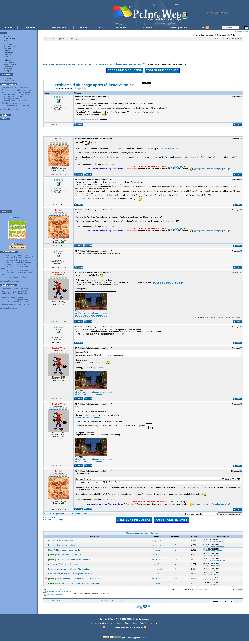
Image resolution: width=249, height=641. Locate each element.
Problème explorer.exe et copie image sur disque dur (70, 574)
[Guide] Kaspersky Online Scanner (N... (17, 92)
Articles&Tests (58, 27)
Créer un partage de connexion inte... (16, 105)
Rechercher (8, 53)
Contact (47, 601)
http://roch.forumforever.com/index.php (91, 315)
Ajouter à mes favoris (100, 623)
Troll (217, 574)
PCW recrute (9, 63)
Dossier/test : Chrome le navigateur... (16, 289)
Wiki (101, 27)
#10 (240, 471)
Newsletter (8, 69)
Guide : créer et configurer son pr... (15, 302)
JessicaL (219, 551)
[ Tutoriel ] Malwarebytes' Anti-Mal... (15, 99)
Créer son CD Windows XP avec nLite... (17, 94)
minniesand (157, 569)
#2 (241, 138)
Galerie (7, 51)
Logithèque (8, 59)
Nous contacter (10, 65)
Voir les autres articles (8, 308)
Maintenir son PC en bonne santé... (15, 293)
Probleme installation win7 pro (68, 555)
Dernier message (209, 541)
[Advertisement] (17, 165)
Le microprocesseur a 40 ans (17, 277)
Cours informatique (141, 623)
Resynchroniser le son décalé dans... (16, 88)
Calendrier (221, 35)
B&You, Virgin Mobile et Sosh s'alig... (20, 256)
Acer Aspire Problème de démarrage (63, 564)
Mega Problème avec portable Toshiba (64, 550)
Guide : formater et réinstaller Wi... (15, 291)
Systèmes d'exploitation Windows (127, 64)
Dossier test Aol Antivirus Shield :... (15, 304)
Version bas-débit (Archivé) (101, 601)
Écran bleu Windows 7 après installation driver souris (78, 583)
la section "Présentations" (169, 148)
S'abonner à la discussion (56, 594)
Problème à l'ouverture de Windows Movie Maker (68, 569)
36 (176, 578)
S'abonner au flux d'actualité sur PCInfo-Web (124, 628)
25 (176, 559)
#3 (241, 179)
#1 (241, 96)
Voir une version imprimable (56, 589)
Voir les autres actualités (9, 281)
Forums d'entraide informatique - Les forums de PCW (67, 64)
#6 (241, 272)
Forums (83, 27)
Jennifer (156, 564)
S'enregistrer (75, 39)
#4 (241, 210)
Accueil (8, 27)
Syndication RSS (118, 601)
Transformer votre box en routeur (15, 103)
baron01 (156, 550)
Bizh (157, 574)
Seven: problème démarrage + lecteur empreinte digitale (79, 578)
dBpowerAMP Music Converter (88, 417)
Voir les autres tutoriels (9, 109)
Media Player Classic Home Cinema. (168, 282)
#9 (241, 404)
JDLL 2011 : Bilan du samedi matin (19, 271)
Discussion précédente (56, 513)
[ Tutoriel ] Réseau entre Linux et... (15, 101)
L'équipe (7, 61)
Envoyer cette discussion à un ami (59, 591)
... (2, 295)
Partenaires (8, 67)
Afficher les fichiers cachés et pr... (15, 97)
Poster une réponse (162, 70)
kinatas (157, 583)
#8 (241, 348)
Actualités (30, 27)
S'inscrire (147, 27)
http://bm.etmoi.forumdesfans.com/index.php (93, 313)
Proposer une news (11, 39)
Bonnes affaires (10, 47)
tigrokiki (156, 555)
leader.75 (238, 317)
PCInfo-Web (56, 601)
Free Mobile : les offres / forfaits (18, 258)
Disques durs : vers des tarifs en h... (19, 264)
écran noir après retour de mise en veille (73, 559)
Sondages (8, 45)
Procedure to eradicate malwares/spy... (17, 90)
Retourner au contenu (83, 601)
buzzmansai (157, 559)
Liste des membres (204, 35)
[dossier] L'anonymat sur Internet (14, 298)
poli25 (218, 565)
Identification (64, 39)
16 (176, 574)
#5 (241, 251)
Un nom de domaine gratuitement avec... (18, 300)
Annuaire (7, 49)
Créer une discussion (125, 70)
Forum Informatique (102, 64)
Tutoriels (7, 41)
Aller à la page (49, 517)
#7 (241, 327)
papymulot (156, 540)
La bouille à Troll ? (176, 166)
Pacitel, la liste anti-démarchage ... (19, 262)
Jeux (6, 57)
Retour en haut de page (53, 519)
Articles (7, 43)
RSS (204, 27)
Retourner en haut (67, 601)
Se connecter (9, 80)
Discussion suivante (77, 513)
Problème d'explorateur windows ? (62, 540)
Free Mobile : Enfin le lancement (18, 260)
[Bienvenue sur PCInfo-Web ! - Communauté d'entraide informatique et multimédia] (95, 13)
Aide (233, 35)
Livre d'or (7, 55)
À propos (7, 71)
